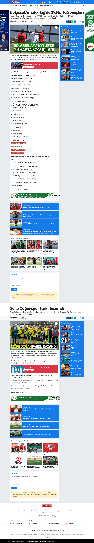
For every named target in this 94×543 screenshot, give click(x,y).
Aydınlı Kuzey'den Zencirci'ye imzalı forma (34, 250)
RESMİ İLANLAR (49, 5)
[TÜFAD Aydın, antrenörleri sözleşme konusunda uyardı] (18, 260)
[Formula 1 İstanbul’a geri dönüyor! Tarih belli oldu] (34, 447)
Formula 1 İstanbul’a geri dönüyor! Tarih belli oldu (33, 453)
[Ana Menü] (83, 5)
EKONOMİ (18, 5)
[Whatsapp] (55, 516)
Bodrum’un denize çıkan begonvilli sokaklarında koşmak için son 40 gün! (49, 268)
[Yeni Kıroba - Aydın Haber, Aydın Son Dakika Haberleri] (15, 2)
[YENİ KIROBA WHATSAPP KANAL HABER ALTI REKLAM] (36, 195)
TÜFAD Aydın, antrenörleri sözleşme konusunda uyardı (18, 267)
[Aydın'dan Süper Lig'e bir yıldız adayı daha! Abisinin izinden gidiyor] (18, 244)
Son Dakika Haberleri (54, 523)
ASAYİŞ (12, 5)
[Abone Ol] (83, 22)
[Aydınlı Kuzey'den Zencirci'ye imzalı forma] (34, 244)
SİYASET (30, 5)
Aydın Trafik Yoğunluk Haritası (74, 520)
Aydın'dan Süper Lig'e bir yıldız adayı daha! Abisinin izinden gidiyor (18, 251)
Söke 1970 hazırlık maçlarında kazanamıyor (33, 467)
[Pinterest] (44, 516)
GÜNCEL (24, 5)
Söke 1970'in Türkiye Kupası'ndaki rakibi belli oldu (50, 453)
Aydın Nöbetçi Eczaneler (17, 520)
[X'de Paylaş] (69, 21)
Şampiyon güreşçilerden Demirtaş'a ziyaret (17, 453)
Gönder (14, 289)
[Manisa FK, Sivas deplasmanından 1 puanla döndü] (34, 260)
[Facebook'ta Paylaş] (67, 21)
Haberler (12, 8)
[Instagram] (47, 516)
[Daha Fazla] (75, 21)
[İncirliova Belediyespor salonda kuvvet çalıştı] (50, 460)
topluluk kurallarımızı (24, 294)
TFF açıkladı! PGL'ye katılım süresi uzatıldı (18, 467)
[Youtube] (52, 516)
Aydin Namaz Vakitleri (54, 520)
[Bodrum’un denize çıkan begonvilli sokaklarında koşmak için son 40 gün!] (50, 260)
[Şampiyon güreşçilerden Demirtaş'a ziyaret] (18, 447)
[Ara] (83, 2)
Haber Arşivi (71, 523)
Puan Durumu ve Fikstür (17, 523)
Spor (18, 8)
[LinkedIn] (49, 516)
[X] (42, 516)
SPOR (36, 5)
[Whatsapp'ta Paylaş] (72, 21)
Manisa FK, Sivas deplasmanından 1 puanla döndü (33, 268)
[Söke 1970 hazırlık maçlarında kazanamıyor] (34, 460)
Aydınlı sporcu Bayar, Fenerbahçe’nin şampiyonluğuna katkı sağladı (48, 252)
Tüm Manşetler (33, 523)
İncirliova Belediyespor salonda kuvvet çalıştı (49, 467)
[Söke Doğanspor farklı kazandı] (34, 335)
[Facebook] (39, 516)
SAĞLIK (41, 5)
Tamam (82, 541)
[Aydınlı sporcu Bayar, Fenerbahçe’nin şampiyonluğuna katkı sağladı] (50, 244)
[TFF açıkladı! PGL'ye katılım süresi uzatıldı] (18, 460)
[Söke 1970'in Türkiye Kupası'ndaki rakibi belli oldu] (50, 447)
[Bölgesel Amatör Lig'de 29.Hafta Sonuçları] (34, 39)
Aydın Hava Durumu (35, 520)
